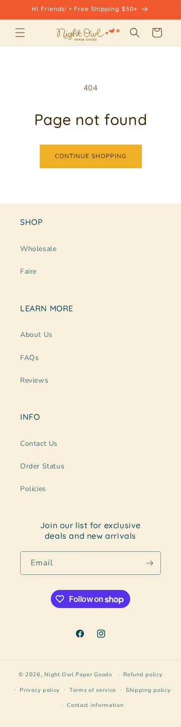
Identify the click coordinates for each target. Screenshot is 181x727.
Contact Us (39, 443)
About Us (36, 334)
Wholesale (38, 249)
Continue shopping (91, 156)
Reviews (34, 380)
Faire (28, 271)
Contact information (95, 705)
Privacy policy (40, 690)
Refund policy (142, 674)
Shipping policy (148, 690)
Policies (33, 489)
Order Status (42, 466)
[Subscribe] (149, 563)
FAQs (29, 357)
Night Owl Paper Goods (78, 674)
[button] (20, 33)
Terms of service (92, 690)
